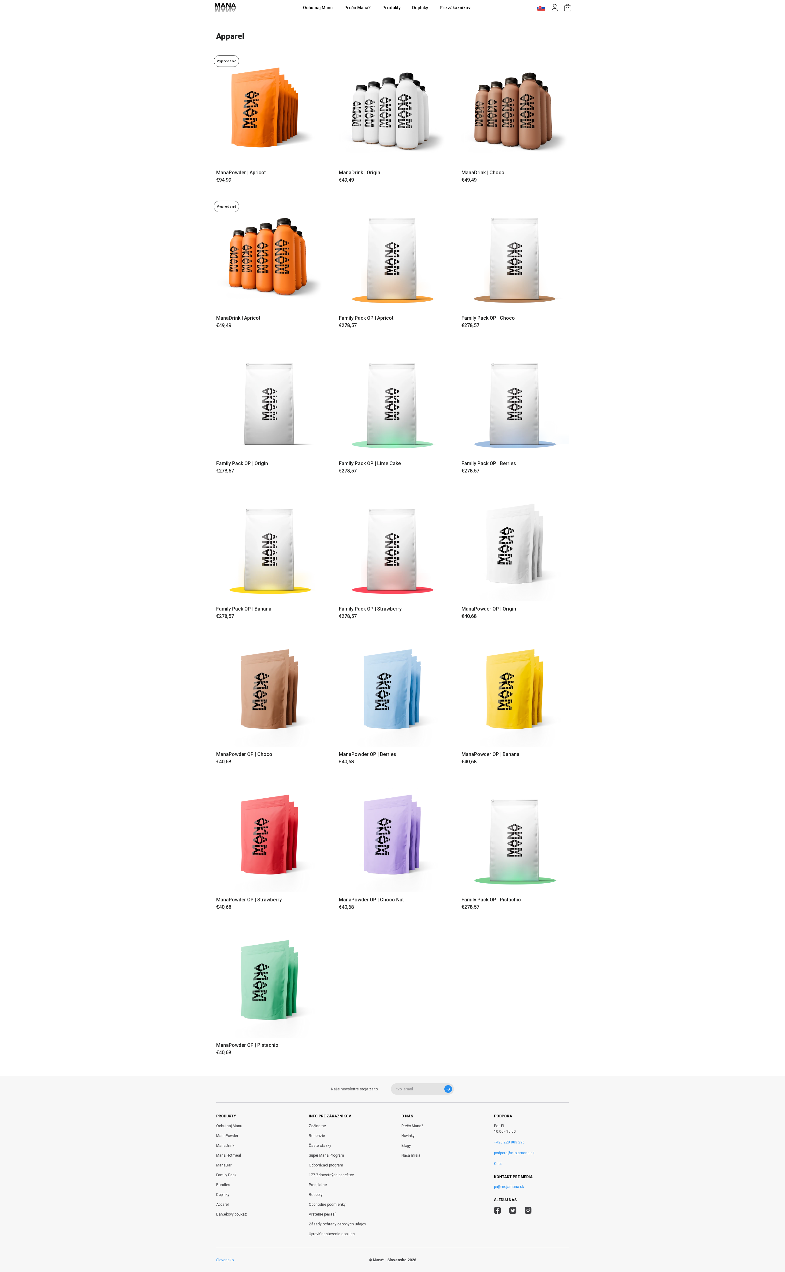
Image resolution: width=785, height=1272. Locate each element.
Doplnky (420, 7)
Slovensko (225, 1260)
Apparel (222, 1204)
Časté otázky (320, 1145)
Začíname (317, 1126)
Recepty (316, 1195)
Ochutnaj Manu (318, 7)
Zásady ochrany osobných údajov (337, 1224)
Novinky (408, 1136)
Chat (498, 1164)
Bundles (223, 1185)
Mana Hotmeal (228, 1155)
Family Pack (226, 1175)
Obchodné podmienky (327, 1204)
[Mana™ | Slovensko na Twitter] (512, 1211)
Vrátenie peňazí (322, 1214)
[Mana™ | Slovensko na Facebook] (497, 1211)
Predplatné (318, 1185)
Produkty (391, 7)
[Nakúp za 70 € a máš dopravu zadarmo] (567, 7)
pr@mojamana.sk (509, 1187)
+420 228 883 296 (509, 1142)
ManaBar (224, 1165)
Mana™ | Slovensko (390, 1260)
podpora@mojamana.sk (514, 1153)
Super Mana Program (326, 1155)
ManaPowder (227, 1136)
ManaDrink (225, 1145)
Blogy (406, 1145)
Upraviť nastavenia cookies (332, 1234)
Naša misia (410, 1155)
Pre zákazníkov (455, 7)
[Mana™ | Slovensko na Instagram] (528, 1211)
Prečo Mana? (357, 7)
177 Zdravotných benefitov (331, 1175)
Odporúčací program (326, 1165)
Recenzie (317, 1136)
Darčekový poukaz (231, 1214)
